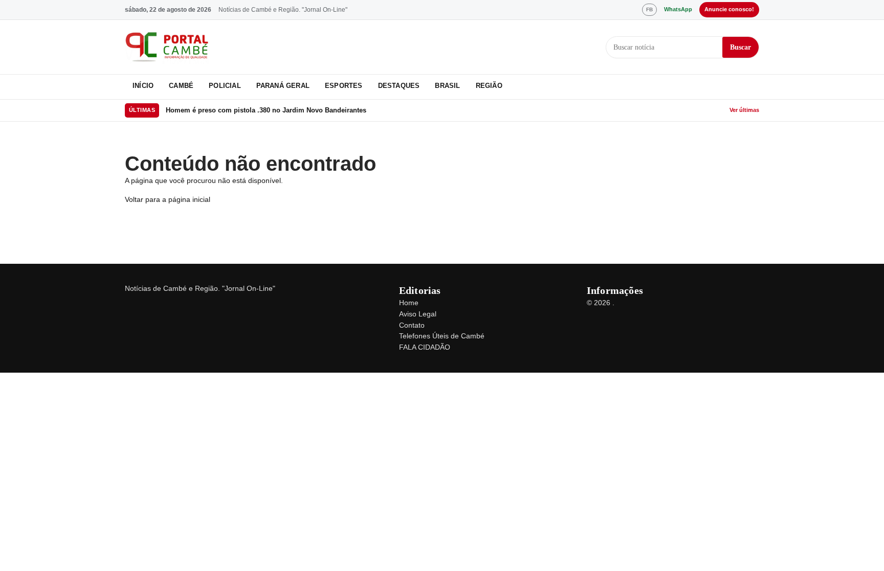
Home (408, 303)
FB (649, 9)
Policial (225, 85)
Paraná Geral (283, 85)
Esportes (344, 85)
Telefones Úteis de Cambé (441, 336)
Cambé (181, 85)
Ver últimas (744, 110)
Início (142, 85)
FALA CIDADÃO (424, 347)
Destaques (399, 85)
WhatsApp (678, 9)
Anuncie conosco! (729, 9)
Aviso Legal (417, 314)
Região (489, 85)
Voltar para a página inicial (167, 199)
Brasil (447, 85)
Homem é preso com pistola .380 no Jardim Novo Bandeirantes (266, 110)
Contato (412, 325)
